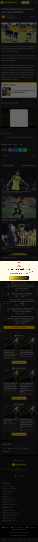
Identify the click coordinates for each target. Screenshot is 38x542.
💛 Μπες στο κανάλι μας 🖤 (19, 278)
